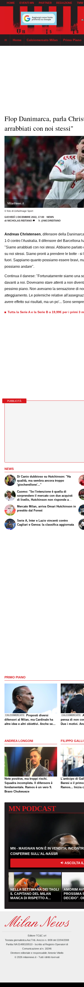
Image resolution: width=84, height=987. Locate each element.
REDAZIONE (64, 3)
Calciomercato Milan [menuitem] (42, 40)
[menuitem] (5, 40)
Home (11, 3)
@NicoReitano (50, 220)
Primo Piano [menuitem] (72, 40)
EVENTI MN (26, 3)
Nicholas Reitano (20, 220)
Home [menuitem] (17, 40)
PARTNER (45, 3)
